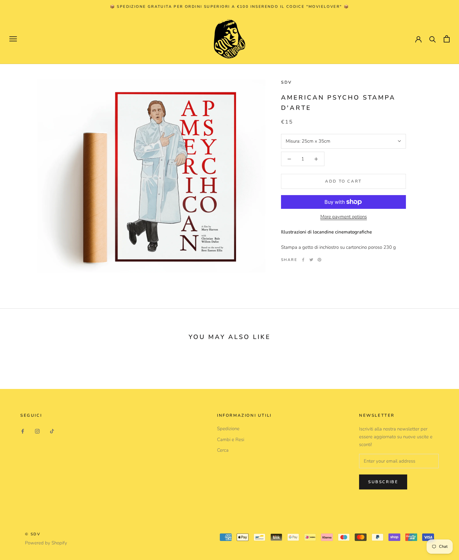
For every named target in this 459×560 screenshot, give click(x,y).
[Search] (432, 39)
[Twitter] (311, 260)
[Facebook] (303, 260)
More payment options (343, 217)
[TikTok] (52, 431)
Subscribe (383, 482)
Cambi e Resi (230, 439)
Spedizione (228, 428)
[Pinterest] (319, 260)
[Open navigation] (13, 39)
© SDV (32, 534)
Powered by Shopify (46, 543)
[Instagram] (37, 431)
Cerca (223, 450)
